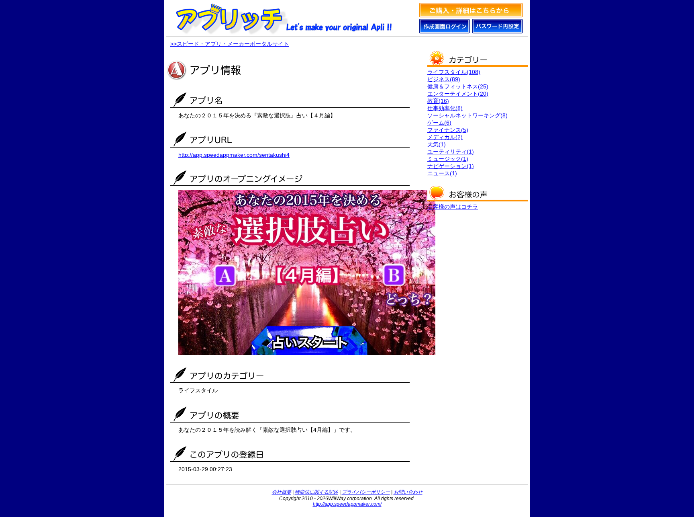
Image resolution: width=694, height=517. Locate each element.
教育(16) (438, 101)
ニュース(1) (442, 173)
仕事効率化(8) (445, 108)
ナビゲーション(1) (450, 166)
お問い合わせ (408, 492)
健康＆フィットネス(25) (457, 86)
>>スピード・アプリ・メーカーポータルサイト (229, 44)
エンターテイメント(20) (457, 93)
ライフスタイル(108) (453, 72)
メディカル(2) (445, 137)
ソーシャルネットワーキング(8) (467, 115)
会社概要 (281, 492)
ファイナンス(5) (447, 130)
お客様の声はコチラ (452, 206)
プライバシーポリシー (366, 492)
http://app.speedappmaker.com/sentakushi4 (234, 155)
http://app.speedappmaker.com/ (347, 504)
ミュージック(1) (447, 159)
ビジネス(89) (443, 79)
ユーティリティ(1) (450, 151)
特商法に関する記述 (316, 492)
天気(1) (436, 144)
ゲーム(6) (439, 122)
